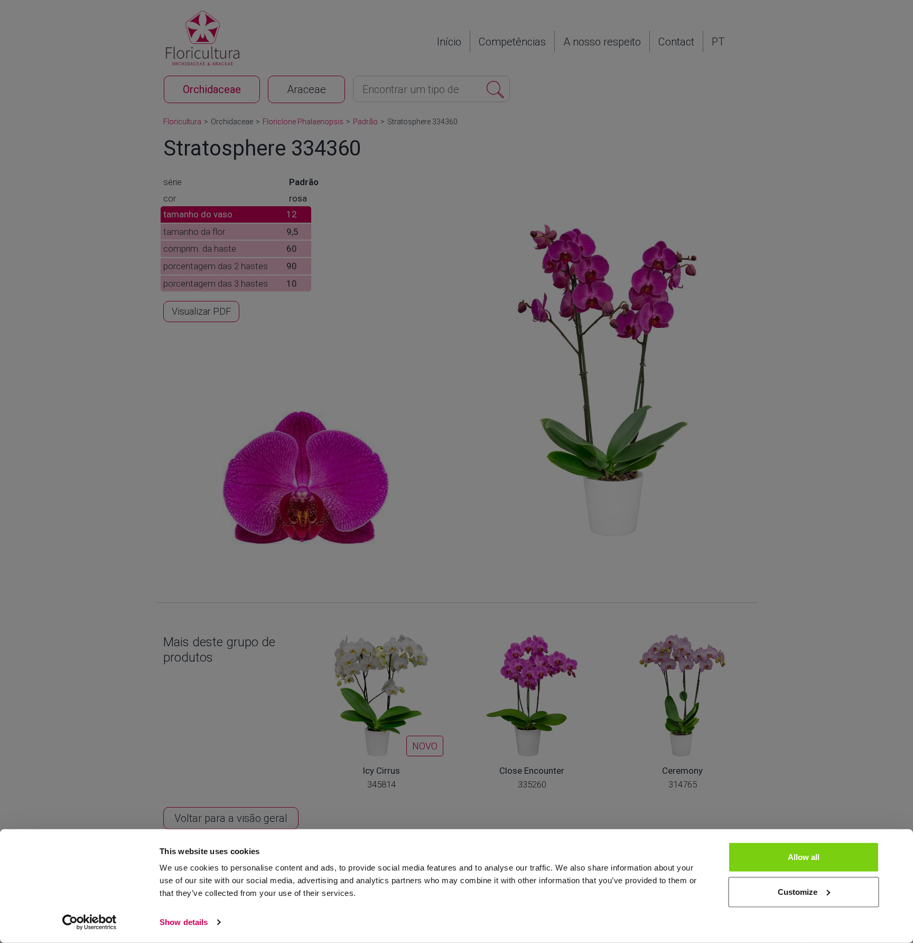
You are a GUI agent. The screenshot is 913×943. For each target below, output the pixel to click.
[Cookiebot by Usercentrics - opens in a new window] (89, 922)
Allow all (803, 857)
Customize (797, 891)
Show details (184, 922)
